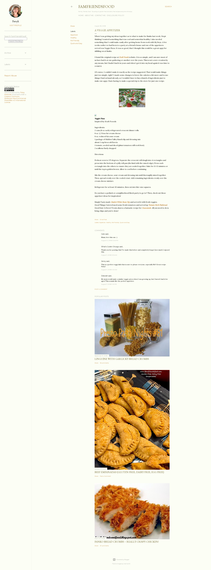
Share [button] (72, 26)
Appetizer (74, 35)
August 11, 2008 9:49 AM (109, 269)
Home (81, 15)
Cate (103, 234)
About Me (89, 15)
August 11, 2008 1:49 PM (109, 284)
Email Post (103, 219)
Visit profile (16, 25)
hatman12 (127, 564)
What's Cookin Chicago (110, 247)
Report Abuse (10, 76)
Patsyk (15, 21)
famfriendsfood (96, 6)
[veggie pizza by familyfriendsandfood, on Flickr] (132, 106)
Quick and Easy (76, 43)
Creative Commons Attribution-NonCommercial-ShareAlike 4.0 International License (15, 99)
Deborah (104, 276)
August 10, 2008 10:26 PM (109, 240)
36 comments (104, 363)
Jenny (103, 261)
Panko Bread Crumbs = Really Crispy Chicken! (127, 541)
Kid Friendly (74, 41)
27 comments (104, 546)
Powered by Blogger (122, 559)
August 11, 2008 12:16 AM (109, 255)
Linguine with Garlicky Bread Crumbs (122, 359)
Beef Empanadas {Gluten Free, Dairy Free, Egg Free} (129, 472)
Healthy (73, 38)
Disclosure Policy (115, 15)
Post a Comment (101, 289)
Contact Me (100, 15)
